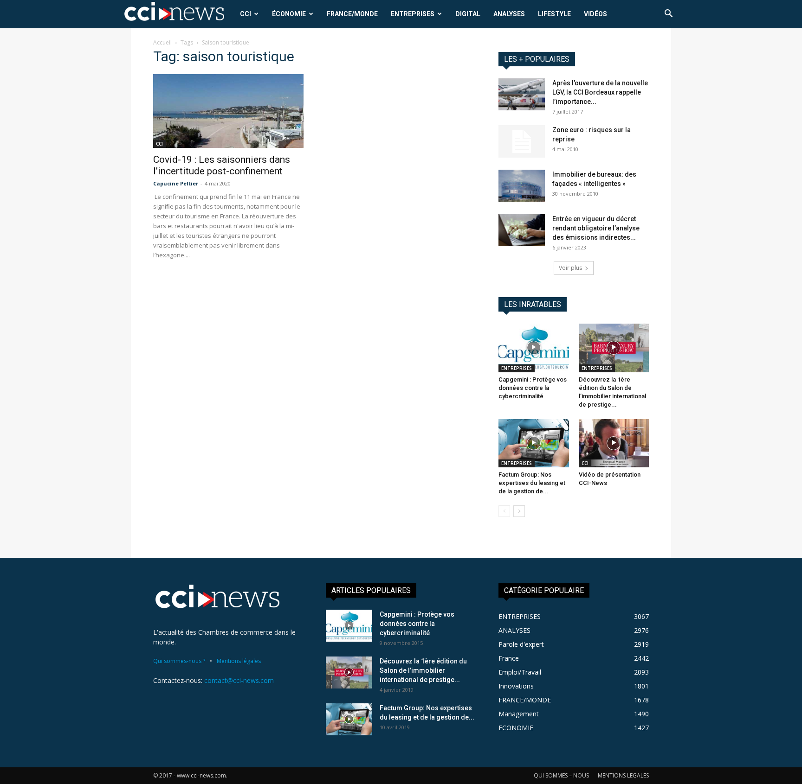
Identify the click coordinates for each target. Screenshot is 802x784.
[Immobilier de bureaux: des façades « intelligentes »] (521, 186)
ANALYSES (509, 14)
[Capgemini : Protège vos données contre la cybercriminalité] (533, 348)
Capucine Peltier (175, 183)
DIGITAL (467, 14)
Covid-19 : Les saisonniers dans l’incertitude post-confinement (221, 165)
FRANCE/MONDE (352, 14)
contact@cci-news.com (239, 680)
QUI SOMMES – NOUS (561, 775)
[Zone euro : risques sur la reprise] (521, 141)
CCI (245, 14)
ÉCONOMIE (289, 14)
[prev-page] (504, 511)
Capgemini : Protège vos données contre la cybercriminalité (532, 388)
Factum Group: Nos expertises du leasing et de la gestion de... (531, 483)
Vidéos (595, 14)
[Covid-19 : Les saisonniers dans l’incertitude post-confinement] (228, 111)
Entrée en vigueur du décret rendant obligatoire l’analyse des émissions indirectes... (596, 228)
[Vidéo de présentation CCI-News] (614, 443)
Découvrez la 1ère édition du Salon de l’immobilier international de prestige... (423, 670)
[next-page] (519, 511)
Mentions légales (239, 661)
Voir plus (570, 268)
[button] (668, 14)
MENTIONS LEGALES (623, 775)
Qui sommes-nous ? (179, 661)
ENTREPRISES (412, 14)
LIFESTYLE (554, 14)
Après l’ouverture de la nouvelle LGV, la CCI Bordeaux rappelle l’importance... (600, 92)
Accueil (162, 42)
